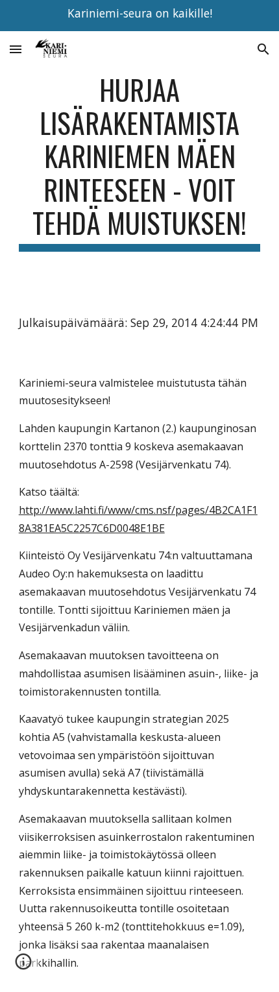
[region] (139, 15)
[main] (140, 162)
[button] (15, 49)
